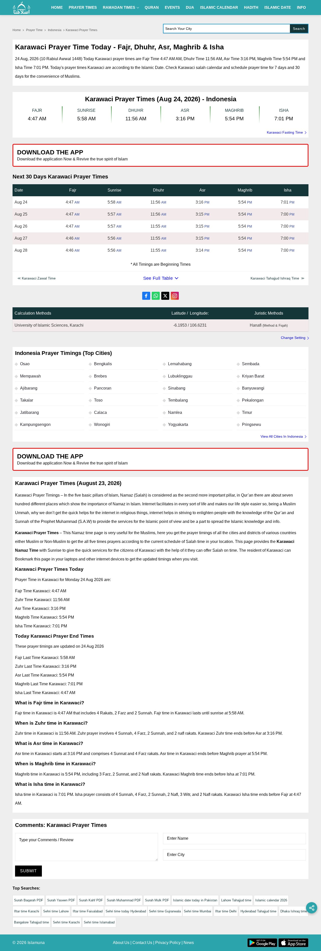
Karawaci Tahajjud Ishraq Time (275, 278)
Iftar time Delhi (225, 911)
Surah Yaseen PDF (61, 900)
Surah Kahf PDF (91, 900)
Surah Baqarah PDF (28, 900)
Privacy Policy (168, 942)
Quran (152, 7)
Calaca (100, 412)
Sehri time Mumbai (197, 911)
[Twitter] (165, 296)
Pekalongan (253, 400)
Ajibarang (28, 388)
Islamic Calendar (219, 7)
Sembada (250, 364)
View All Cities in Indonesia (282, 436)
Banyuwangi (253, 388)
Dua (190, 7)
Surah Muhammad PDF (124, 900)
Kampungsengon (35, 424)
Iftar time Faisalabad (88, 911)
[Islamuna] (22, 7)
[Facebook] (146, 296)
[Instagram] (175, 296)
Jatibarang (29, 412)
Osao (25, 364)
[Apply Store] (281, 155)
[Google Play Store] (234, 155)
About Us (121, 942)
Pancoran (102, 388)
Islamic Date (277, 7)
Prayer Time (34, 30)
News (189, 942)
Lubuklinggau (180, 376)
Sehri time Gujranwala (165, 911)
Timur (247, 412)
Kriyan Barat (253, 376)
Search (299, 29)
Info (301, 7)
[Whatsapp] (156, 296)
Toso (98, 400)
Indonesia (54, 30)
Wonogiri (102, 424)
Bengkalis (103, 364)
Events (172, 7)
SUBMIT (28, 871)
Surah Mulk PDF (157, 900)
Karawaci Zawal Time (39, 278)
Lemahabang (180, 364)
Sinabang (176, 388)
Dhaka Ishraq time (293, 911)
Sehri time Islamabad (99, 922)
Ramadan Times (119, 7)
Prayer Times (83, 7)
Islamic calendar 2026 (271, 900)
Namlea (175, 412)
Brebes (100, 376)
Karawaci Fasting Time (285, 132)
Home (57, 7)
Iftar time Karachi (26, 911)
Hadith (251, 7)
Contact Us (142, 942)
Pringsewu (251, 424)
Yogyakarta (178, 424)
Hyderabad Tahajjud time (258, 911)
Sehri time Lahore (56, 911)
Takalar (26, 400)
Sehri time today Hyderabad (126, 911)
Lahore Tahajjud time (236, 900)
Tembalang (178, 400)
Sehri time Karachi (66, 922)
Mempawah (30, 376)
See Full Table (158, 278)
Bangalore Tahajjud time (31, 922)
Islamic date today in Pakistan (195, 900)
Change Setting (293, 338)
